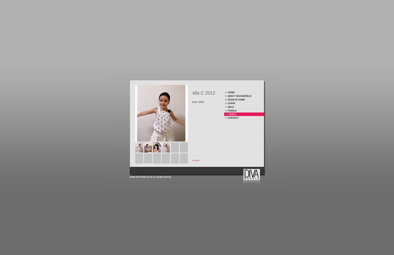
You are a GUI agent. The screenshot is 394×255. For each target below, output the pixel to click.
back (197, 160)
